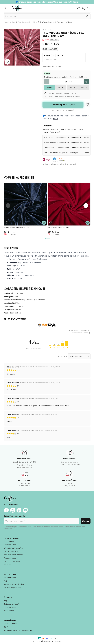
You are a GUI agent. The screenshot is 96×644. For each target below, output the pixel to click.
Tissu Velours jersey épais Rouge (58, 227)
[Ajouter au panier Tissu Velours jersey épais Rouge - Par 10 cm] (87, 223)
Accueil (6, 22)
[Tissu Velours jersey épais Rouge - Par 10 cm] (69, 204)
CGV (6, 627)
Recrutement (9, 611)
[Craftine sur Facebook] (6, 510)
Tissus (13, 22)
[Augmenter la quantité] (86, 81)
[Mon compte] (83, 8)
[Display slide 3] (49, 238)
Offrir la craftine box (12, 551)
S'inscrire (85, 521)
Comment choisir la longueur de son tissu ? (62, 93)
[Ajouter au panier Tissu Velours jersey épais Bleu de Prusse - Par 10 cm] (44, 223)
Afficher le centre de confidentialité (18, 630)
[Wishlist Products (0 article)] (78, 8)
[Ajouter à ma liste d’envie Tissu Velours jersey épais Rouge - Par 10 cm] (50, 223)
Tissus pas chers (10, 558)
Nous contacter (10, 578)
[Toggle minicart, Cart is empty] (88, 8)
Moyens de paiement (12, 587)
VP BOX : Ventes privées (13, 548)
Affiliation (7, 565)
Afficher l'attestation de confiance (79, 330)
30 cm (49, 87)
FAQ (5, 581)
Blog (5, 601)
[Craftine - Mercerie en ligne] (17, 8)
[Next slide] (85, 205)
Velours (35, 22)
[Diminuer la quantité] (46, 81)
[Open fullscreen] (22, 47)
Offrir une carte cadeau (13, 561)
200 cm (72, 87)
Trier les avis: (62, 356)
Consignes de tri (10, 607)
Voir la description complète (51, 66)
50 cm (60, 87)
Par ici (76, 2)
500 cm (84, 87)
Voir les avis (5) (54, 40)
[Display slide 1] (45, 238)
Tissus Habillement (24, 22)
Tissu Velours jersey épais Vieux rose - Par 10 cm (56, 22)
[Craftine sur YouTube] (25, 510)
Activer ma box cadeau (13, 555)
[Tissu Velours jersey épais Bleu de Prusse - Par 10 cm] (25, 204)
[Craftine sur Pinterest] (19, 510)
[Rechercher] (87, 16)
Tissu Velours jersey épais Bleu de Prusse (17, 227)
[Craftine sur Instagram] (12, 510)
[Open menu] (6, 7)
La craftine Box (10, 545)
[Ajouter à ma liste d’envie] (7, 62)
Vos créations (9, 541)
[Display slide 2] (47, 238)
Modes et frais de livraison (14, 584)
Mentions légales (10, 624)
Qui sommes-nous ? (11, 604)
